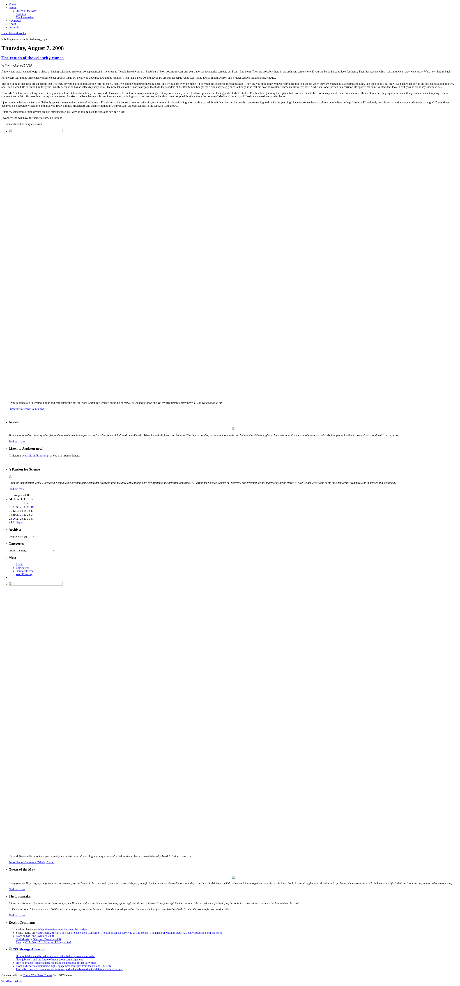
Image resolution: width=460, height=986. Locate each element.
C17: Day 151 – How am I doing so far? (48, 942)
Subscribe (14, 27)
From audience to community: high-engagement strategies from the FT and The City (63, 965)
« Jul (11, 522)
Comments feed (25, 570)
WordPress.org (24, 574)
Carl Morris (22, 939)
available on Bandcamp (35, 455)
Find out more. (17, 441)
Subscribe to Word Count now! (26, 408)
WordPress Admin (11, 981)
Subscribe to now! (31, 862)
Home (12, 4)
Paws (19, 935)
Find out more (17, 488)
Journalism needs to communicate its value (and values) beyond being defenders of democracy (69, 969)
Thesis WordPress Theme (37, 975)
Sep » (19, 522)
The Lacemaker (25, 17)
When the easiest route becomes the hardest (62, 929)
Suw (18, 942)
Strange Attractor (32, 949)
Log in (19, 564)
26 (14, 518)
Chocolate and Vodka (13, 33)
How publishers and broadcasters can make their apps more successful (55, 956)
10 (32, 506)
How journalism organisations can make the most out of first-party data (56, 962)
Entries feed (22, 567)
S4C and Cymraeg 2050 (40, 935)
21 (21, 514)
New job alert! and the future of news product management (49, 959)
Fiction (13, 7)
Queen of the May (26, 10)
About (12, 23)
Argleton (21, 14)
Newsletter (15, 20)
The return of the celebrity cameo (32, 57)
